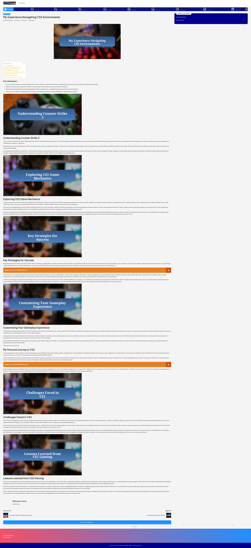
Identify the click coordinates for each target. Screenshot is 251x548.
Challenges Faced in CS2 (10, 75)
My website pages (8, 535)
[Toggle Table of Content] (23, 63)
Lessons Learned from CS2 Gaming (13, 77)
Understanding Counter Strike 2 (12, 67)
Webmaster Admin (19, 501)
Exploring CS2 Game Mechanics (12, 68)
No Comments (24, 20)
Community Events (181, 17)
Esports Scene (180, 20)
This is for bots (7, 537)
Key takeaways (9, 65)
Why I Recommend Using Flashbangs (34, 8)
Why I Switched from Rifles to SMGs (83, 8)
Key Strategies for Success (11, 70)
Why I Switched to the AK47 (209, 8)
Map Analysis (7, 14)
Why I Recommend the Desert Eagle (107, 8)
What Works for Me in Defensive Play (131, 8)
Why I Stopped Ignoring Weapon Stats (58, 8)
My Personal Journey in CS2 (11, 73)
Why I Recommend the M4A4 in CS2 (231, 8)
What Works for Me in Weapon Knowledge (157, 8)
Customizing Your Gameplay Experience (14, 72)
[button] (15, 504)
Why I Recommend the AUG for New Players (185, 8)
